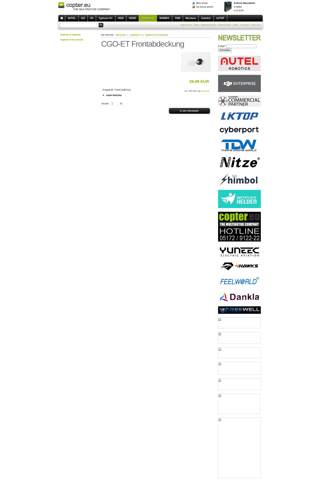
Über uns (255, 25)
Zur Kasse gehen (204, 7)
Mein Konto (202, 3)
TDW (177, 18)
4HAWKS (164, 18)
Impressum (186, 25)
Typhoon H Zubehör (70, 34)
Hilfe (235, 25)
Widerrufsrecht (208, 25)
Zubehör (206, 18)
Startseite (121, 35)
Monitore (191, 18)
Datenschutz (224, 25)
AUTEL (72, 18)
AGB (196, 25)
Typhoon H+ (106, 18)
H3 (91, 18)
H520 (121, 18)
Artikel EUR (244, 7)
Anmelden (225, 50)
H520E (132, 18)
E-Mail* (222, 46)
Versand (244, 25)
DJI (83, 18)
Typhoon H (148, 18)
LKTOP (220, 18)
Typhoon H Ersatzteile (71, 39)
